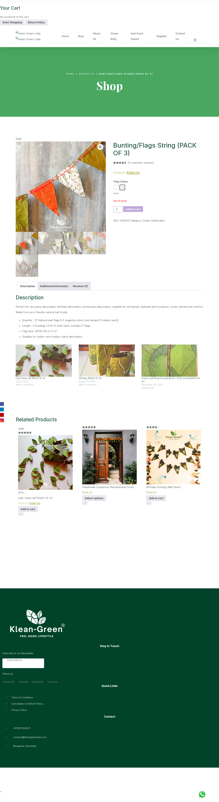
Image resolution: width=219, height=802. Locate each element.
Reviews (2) (80, 286)
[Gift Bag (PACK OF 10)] (109, 360)
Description (27, 286)
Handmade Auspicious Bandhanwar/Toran (108, 487)
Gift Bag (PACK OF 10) (90, 378)
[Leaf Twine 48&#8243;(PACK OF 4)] (46, 360)
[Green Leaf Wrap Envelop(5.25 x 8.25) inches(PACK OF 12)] (171, 360)
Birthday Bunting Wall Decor (163, 487)
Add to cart (133, 209)
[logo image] (39, 36)
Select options (94, 498)
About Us (96, 36)
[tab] (27, 286)
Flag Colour (121, 181)
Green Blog (114, 36)
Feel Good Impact (137, 36)
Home (65, 36)
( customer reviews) (141, 162)
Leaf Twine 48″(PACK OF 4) (30, 378)
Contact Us (180, 36)
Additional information (54, 286)
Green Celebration (154, 220)
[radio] (116, 187)
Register (162, 36)
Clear (116, 193)
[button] (21, 472)
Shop (81, 36)
